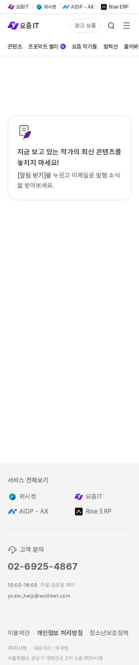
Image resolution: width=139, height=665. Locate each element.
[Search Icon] (111, 25)
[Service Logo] (23, 25)
